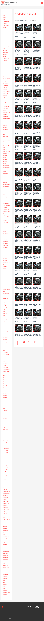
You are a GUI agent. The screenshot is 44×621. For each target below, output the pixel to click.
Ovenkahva (5, 393)
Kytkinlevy (5, 278)
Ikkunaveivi (5, 87)
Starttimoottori (6, 503)
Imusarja (4, 110)
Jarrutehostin (5, 190)
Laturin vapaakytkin (6, 319)
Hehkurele (5, 64)
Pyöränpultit (5, 475)
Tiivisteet (4, 532)
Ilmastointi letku (6, 108)
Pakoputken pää (6, 416)
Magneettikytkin (6, 331)
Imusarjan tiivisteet (6, 112)
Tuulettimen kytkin (6, 540)
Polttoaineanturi (6, 444)
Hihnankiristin (5, 68)
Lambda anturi (5, 284)
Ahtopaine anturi (6, 25)
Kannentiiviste (5, 228)
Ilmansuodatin (5, 93)
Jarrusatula (5, 178)
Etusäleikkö (5, 54)
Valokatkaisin (5, 557)
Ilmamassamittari (6, 91)
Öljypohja (4, 381)
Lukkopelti (5, 329)
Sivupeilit (4, 499)
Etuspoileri (5, 56)
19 (16, 344)
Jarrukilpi (4, 157)
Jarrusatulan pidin (6, 184)
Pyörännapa (5, 473)
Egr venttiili (5, 50)
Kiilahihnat (5, 251)
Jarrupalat (5, 171)
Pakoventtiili (5, 423)
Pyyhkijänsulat (5, 479)
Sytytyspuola (5, 511)
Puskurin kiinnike (6, 465)
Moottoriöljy (5, 342)
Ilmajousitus (5, 89)
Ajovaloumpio (5, 31)
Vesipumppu (5, 570)
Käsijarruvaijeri (5, 235)
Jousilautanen (5, 199)
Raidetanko (5, 489)
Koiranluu (4, 255)
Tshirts (4, 534)
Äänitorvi (4, 15)
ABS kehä (4, 19)
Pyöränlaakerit (5, 471)
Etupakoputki (5, 52)
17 (35, 341)
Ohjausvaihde (5, 367)
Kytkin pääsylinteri (6, 273)
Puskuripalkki (5, 469)
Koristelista (5, 260)
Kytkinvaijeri (5, 282)
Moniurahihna (5, 337)
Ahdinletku (5, 23)
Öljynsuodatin (5, 379)
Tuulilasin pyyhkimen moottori (5, 544)
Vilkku (4, 586)
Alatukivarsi (5, 35)
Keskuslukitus (5, 243)
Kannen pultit (5, 226)
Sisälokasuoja (5, 495)
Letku (4, 323)
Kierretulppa (5, 245)
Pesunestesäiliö (6, 433)
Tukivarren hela (6, 536)
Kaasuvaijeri (5, 207)
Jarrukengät (5, 155)
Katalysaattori (5, 237)
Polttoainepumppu (6, 450)
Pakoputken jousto (6, 414)
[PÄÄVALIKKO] (42, 3)
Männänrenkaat (6, 333)
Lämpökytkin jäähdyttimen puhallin (5, 298)
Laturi (4, 311)
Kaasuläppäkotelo (6, 205)
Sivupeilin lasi (5, 497)
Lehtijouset (5, 321)
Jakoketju (4, 149)
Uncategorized (6, 551)
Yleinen (4, 597)
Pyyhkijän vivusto (6, 477)
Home (16, 10)
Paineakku (5, 395)
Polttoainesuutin (6, 458)
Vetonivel (4, 580)
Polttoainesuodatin (6, 456)
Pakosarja (5, 418)
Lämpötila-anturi (6, 302)
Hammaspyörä (6, 58)
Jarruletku (5, 159)
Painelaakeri (5, 400)
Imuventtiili (5, 114)
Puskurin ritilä (5, 467)
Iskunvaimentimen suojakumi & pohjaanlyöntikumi (6, 120)
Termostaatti (5, 530)
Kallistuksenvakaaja (6, 209)
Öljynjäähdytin (5, 375)
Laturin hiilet (5, 313)
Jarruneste (5, 163)
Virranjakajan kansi (6, 592)
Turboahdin (5, 538)
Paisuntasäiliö (5, 404)
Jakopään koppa (6, 153)
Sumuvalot (5, 505)
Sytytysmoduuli (6, 509)
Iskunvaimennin (6, 116)
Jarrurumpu (5, 176)
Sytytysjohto (5, 507)
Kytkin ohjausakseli (6, 271)
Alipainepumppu (6, 37)
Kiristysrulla (5, 253)
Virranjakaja (5, 590)
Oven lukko (5, 391)
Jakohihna (5, 147)
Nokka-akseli (5, 352)
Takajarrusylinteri (6, 523)
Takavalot (5, 528)
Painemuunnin (5, 402)
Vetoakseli (5, 576)
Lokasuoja (5, 327)
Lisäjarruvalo (5, 325)
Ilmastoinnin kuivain (6, 99)
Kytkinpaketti (5, 280)
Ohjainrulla (5, 361)
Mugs (4, 344)
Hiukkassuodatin (6, 72)
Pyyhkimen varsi (6, 481)
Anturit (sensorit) (6, 41)
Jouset (4, 194)
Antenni (4, 39)
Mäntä (4, 335)
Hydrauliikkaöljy (6, 76)
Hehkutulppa (5, 66)
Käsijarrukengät (6, 233)
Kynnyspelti (5, 266)
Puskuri (4, 463)
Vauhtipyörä (5, 559)
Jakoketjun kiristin (6, 151)
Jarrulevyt (5, 161)
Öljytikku (4, 387)
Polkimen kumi (5, 442)
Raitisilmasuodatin (6, 491)
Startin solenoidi (6, 501)
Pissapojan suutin (6, 438)
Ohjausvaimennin (6, 369)
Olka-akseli (5, 389)
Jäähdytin (5, 127)
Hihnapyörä (5, 70)
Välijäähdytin (5, 555)
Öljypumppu (5, 385)
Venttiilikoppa (5, 565)
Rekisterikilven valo (6, 493)
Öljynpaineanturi (6, 377)
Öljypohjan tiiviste (6, 383)
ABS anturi (5, 17)
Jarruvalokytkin (6, 192)
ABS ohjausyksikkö (6, 21)
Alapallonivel (5, 33)
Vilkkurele (4, 588)
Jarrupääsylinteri (6, 165)
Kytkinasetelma (6, 276)
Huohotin (4, 74)
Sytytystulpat (5, 513)
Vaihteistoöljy (5, 553)
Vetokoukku (5, 578)
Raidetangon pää (6, 483)
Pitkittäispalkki (5, 440)
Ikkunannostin (5, 85)
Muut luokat (5, 346)
